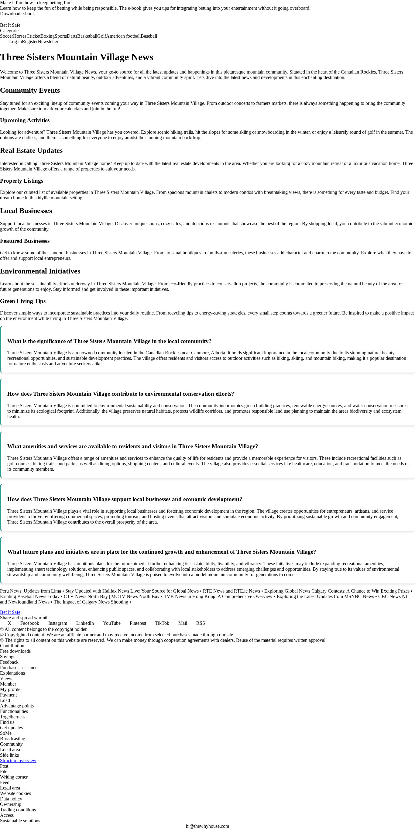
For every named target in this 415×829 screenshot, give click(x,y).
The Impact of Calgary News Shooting (91, 601)
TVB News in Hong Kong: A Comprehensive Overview (218, 596)
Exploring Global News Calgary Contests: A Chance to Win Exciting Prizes (337, 590)
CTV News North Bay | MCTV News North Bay (111, 596)
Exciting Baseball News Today (30, 596)
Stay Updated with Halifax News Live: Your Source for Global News (132, 590)
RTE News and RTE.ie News (231, 590)
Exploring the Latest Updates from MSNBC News (325, 596)
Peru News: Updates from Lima (30, 590)
